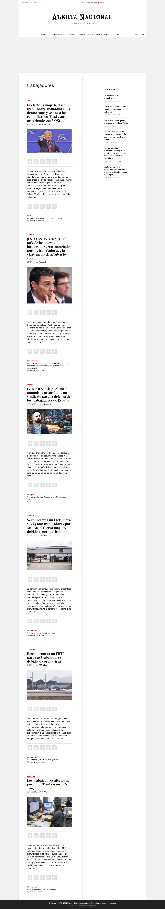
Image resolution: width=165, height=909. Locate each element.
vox (61, 218)
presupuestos (53, 366)
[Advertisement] (82, 55)
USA (31, 216)
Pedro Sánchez (42, 366)
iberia (45, 760)
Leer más (33, 197)
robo (62, 366)
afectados (38, 889)
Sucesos (99, 34)
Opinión (106, 35)
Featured (64, 363)
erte (40, 633)
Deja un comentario (37, 221)
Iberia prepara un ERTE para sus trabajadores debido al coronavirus (46, 657)
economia (56, 363)
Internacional (57, 35)
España (43, 35)
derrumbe (48, 363)
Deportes (90, 34)
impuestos (31, 366)
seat (45, 633)
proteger (33, 497)
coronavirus (34, 633)
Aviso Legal (69, 906)
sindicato (54, 497)
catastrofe (39, 363)
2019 (31, 889)
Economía (81, 34)
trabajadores (45, 218)
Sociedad (72, 34)
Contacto (96, 906)
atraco (32, 363)
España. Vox (34, 218)
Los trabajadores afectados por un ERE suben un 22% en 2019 (49, 784)
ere (44, 889)
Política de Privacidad (83, 906)
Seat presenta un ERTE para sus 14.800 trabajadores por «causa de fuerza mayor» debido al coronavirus (49, 526)
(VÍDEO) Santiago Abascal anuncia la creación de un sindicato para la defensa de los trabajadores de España (48, 394)
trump (52, 218)
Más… (118, 35)
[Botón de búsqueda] (143, 34)
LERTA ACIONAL (82, 18)
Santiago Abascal (43, 497)
